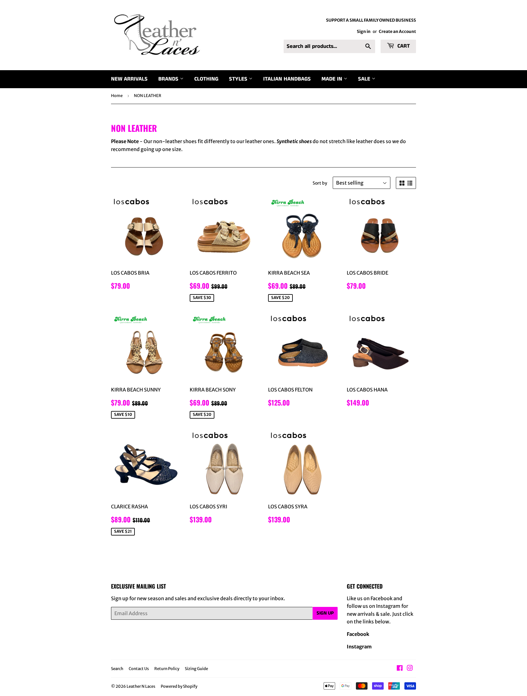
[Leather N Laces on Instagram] (410, 668)
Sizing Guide (196, 668)
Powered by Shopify (179, 686)
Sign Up (325, 613)
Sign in (364, 31)
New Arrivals (129, 79)
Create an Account (397, 31)
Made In (332, 79)
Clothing (206, 79)
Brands (169, 79)
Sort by (320, 183)
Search (117, 668)
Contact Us (139, 668)
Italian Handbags (287, 79)
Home (117, 95)
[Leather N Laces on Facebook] (399, 668)
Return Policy (166, 668)
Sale (365, 79)
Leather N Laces (141, 686)
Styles (239, 79)
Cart (403, 46)
